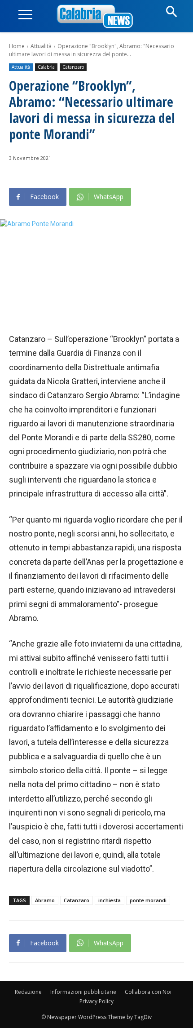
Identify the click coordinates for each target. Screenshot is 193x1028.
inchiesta (109, 900)
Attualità (41, 46)
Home (17, 46)
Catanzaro (73, 67)
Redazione (28, 992)
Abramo (45, 900)
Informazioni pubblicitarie (83, 992)
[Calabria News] (96, 16)
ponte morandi (148, 900)
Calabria (46, 67)
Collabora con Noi (148, 992)
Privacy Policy (96, 1001)
